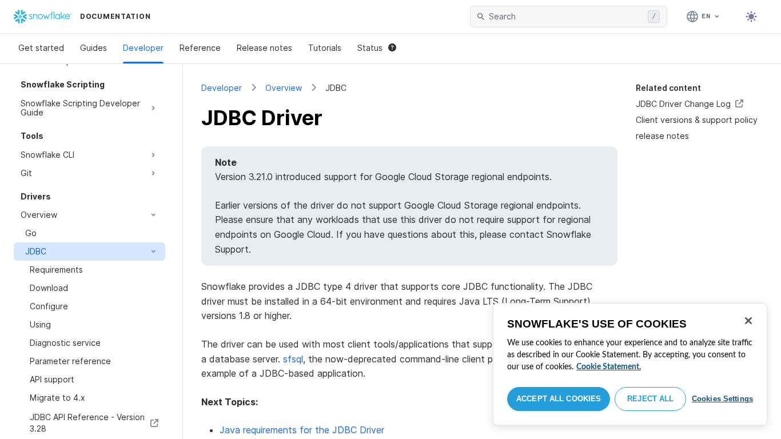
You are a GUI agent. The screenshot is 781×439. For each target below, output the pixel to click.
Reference (200, 48)
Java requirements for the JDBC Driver (302, 430)
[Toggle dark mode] (751, 16)
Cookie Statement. (608, 367)
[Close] (748, 320)
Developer (143, 48)
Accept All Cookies (558, 398)
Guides (93, 48)
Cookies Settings (722, 398)
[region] (630, 364)
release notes (662, 136)
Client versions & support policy (697, 120)
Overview (283, 88)
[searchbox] (566, 16)
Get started (41, 48)
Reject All (650, 398)
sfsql (293, 359)
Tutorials (324, 48)
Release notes (264, 48)
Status (369, 48)
